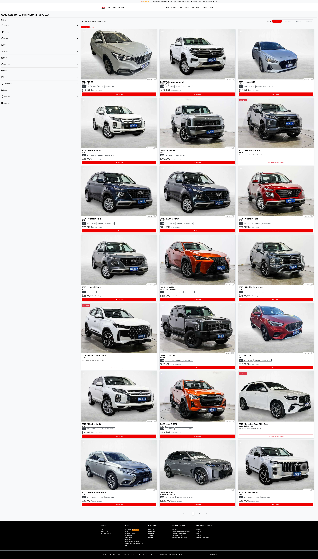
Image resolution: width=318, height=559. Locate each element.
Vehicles (173, 7)
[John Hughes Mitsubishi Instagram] (216, 1)
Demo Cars (151, 531)
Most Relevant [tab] (287, 21)
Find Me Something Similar (276, 162)
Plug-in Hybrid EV (106, 533)
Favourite (149, 79)
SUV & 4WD (104, 531)
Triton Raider (128, 535)
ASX (125, 545)
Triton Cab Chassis (129, 533)
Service (204, 7)
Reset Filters (85, 27)
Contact (198, 535)
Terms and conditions (202, 537)
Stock (180, 7)
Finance (192, 7)
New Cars (151, 533)
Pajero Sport (128, 537)
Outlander (127, 539)
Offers (187, 7)
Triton (126, 531)
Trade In (198, 7)
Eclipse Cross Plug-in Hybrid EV (133, 543)
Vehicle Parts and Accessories (181, 531)
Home (167, 7)
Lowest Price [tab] (309, 21)
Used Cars (151, 529)
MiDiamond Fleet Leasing (179, 537)
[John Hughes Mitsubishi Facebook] (214, 1)
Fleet (197, 533)
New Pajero (127, 529)
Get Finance (119, 94)
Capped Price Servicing (179, 533)
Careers (198, 531)
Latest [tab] (277, 21)
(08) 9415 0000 (197, 1)
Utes (102, 529)
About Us (212, 7)
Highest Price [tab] (298, 21)
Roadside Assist (177, 535)
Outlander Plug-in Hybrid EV (132, 541)
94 (206, 513)
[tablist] (293, 21)
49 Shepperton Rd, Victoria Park (179, 1)
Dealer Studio (213, 554)
